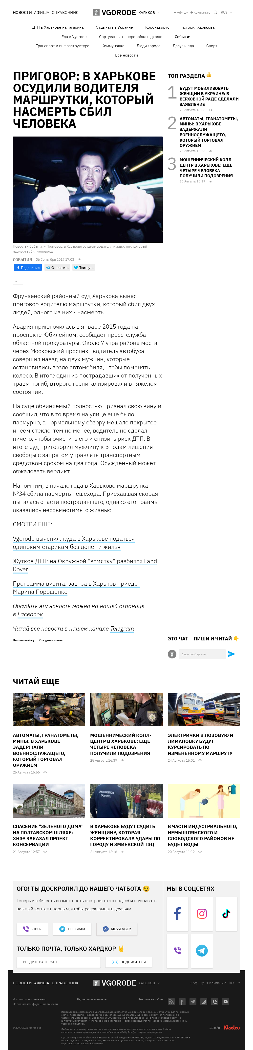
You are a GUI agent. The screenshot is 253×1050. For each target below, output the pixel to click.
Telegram (122, 628)
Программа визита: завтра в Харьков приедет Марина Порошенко (76, 587)
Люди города (148, 45)
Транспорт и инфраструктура (62, 45)
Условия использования (29, 999)
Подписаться (133, 962)
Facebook (30, 614)
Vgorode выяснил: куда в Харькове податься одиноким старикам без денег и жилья (74, 543)
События (183, 36)
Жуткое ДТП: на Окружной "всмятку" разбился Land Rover (85, 565)
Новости (22, 12)
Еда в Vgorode (74, 36)
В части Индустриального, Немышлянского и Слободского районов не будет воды (202, 835)
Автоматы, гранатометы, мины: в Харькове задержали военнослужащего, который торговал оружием (209, 132)
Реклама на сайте (150, 999)
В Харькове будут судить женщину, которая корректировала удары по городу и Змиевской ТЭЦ (125, 835)
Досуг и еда (183, 45)
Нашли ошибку (23, 640)
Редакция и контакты (92, 999)
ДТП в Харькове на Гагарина (58, 27)
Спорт (211, 45)
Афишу (182, 12)
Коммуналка (113, 45)
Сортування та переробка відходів (130, 36)
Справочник (65, 12)
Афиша (41, 12)
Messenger (121, 929)
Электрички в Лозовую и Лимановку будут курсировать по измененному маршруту (200, 744)
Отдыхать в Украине (114, 27)
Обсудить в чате (51, 640)
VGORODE (119, 983)
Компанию (202, 12)
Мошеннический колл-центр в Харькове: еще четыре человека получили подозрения (206, 167)
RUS (224, 12)
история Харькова (198, 27)
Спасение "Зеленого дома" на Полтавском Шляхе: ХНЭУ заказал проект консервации (48, 835)
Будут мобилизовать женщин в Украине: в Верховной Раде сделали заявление (209, 96)
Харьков (147, 983)
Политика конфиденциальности (35, 1004)
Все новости (126, 55)
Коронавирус (157, 27)
